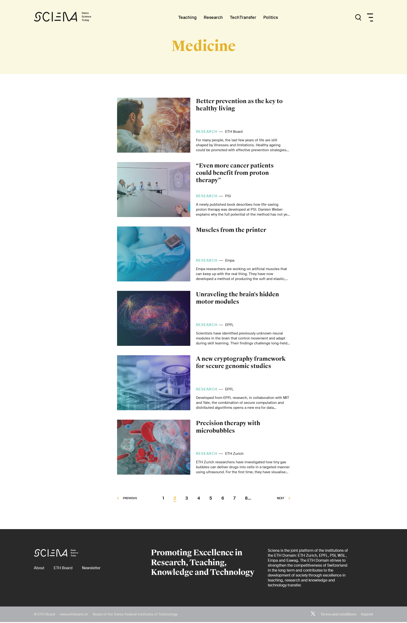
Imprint (367, 614)
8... (248, 498)
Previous (129, 498)
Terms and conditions (338, 614)
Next (281, 498)
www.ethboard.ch (74, 614)
